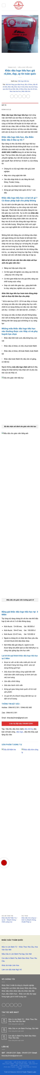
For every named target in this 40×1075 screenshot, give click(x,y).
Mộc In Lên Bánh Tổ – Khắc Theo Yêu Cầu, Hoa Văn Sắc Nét (20, 948)
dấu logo (19, 732)
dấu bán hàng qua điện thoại (15, 84)
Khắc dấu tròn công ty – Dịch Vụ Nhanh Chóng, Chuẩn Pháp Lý (29, 920)
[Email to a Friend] (24, 96)
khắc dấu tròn (26, 91)
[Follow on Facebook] (4, 1005)
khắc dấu (11, 87)
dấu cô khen (28, 84)
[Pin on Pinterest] (28, 96)
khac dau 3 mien (19, 87)
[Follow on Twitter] (12, 1005)
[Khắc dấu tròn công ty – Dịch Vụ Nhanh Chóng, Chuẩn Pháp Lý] (30, 831)
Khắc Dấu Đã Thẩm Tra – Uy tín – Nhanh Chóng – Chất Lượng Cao (10, 920)
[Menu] (3, 5)
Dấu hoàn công (22, 1064)
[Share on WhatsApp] (12, 96)
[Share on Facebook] (16, 96)
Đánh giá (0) (6, 109)
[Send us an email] (16, 1005)
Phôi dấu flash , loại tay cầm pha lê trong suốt (20, 1067)
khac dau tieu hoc (15, 91)
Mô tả (4, 105)
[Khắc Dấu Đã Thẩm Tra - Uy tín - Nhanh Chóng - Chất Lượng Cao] (10, 831)
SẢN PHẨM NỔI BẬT (20, 1062)
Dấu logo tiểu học (25, 67)
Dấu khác (14, 1065)
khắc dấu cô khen (18, 89)
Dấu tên (32, 1062)
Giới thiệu (8, 1062)
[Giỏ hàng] (33, 5)
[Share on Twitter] (20, 96)
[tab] (20, 105)
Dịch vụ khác (24, 1065)
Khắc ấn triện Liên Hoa (10, 965)
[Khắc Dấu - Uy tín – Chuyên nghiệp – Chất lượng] (18, 5)
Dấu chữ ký (33, 1064)
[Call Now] (4, 862)
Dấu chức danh (8, 1064)
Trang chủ (12, 67)
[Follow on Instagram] (8, 1005)
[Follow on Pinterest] (20, 1005)
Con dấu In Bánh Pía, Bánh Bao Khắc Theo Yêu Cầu (19, 959)
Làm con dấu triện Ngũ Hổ (12, 970)
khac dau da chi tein (30, 89)
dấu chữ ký (28, 729)
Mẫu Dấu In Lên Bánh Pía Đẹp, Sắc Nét (17, 954)
